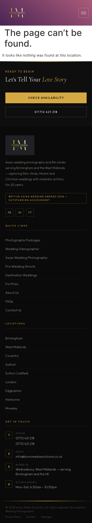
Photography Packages (22, 240)
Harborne (12, 400)
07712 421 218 (46, 112)
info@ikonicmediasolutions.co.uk (39, 457)
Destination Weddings (21, 275)
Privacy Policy (13, 517)
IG (19, 212)
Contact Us (13, 310)
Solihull (10, 365)
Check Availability (46, 97)
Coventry (12, 356)
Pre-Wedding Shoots (20, 266)
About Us (12, 293)
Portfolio (12, 284)
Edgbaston (13, 391)
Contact (31, 517)
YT (30, 212)
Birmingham (14, 338)
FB (9, 212)
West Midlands (15, 347)
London (10, 382)
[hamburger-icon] (84, 13)
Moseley (11, 408)
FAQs (9, 301)
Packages (46, 517)
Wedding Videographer (22, 249)
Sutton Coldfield (16, 373)
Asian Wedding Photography (26, 258)
